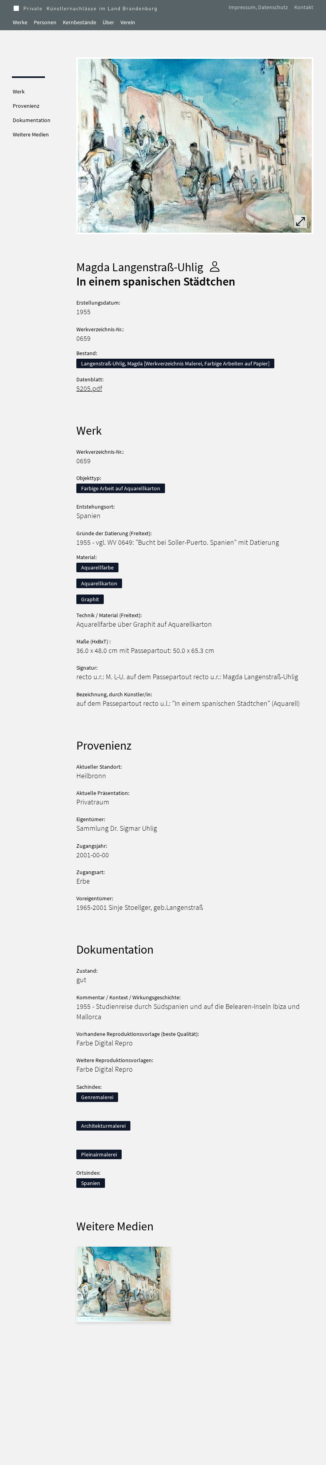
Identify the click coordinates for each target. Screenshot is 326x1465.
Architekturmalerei (103, 1125)
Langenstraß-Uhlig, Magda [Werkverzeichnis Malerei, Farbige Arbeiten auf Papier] (175, 363)
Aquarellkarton (99, 583)
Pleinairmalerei (99, 1154)
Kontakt (303, 7)
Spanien (90, 1183)
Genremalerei (97, 1097)
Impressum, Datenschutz (258, 7)
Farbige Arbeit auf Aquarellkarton (120, 488)
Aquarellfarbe (97, 567)
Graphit (90, 599)
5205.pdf (89, 388)
